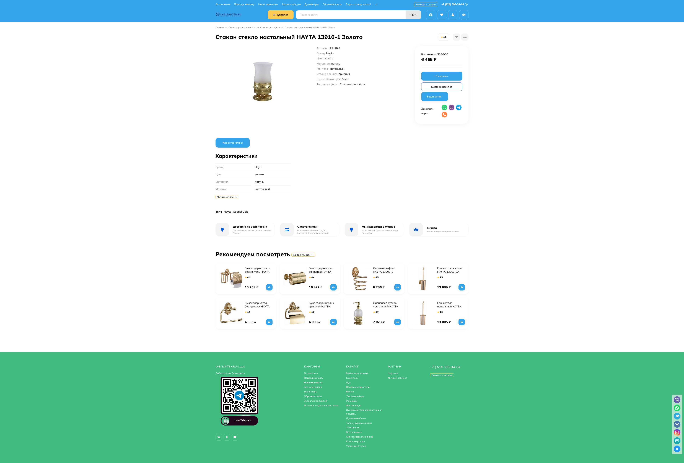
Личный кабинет (397, 377)
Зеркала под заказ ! (358, 4)
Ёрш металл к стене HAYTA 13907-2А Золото (449, 271)
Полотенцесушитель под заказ (321, 405)
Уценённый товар (356, 445)
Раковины (351, 400)
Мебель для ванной (357, 373)
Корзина (393, 373)
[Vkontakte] (219, 437)
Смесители (352, 377)
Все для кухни (354, 432)
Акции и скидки (291, 4)
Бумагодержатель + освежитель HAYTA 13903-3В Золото (258, 271)
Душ (348, 382)
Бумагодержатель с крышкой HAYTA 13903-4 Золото (322, 306)
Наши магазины (268, 4)
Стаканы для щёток (270, 27)
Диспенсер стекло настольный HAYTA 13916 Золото (385, 306)
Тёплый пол (352, 427)
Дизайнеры (311, 4)
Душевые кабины (356, 418)
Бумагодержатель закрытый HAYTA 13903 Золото (320, 271)
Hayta (227, 211)
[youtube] (235, 437)
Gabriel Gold (240, 211)
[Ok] (227, 437)
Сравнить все (301, 254)
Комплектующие (355, 441)
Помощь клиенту (244, 4)
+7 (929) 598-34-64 (453, 4)
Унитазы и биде (355, 396)
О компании (223, 4)
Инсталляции (353, 405)
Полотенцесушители (358, 386)
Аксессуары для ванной (241, 27)
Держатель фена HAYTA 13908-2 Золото (384, 271)
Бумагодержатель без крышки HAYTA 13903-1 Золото (257, 306)
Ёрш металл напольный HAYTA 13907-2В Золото (449, 306)
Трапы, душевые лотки (359, 422)
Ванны (350, 391)
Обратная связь (332, 4)
